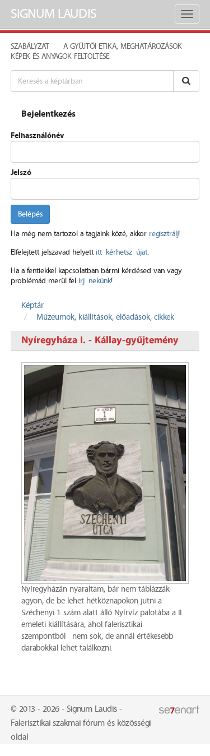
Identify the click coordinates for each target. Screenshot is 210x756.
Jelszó (21, 172)
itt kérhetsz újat (121, 252)
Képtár (32, 305)
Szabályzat (30, 46)
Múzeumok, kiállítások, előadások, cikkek (105, 317)
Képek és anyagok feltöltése (60, 56)
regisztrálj (163, 233)
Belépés (30, 214)
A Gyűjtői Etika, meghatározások (122, 46)
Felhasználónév (37, 135)
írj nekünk (94, 280)
